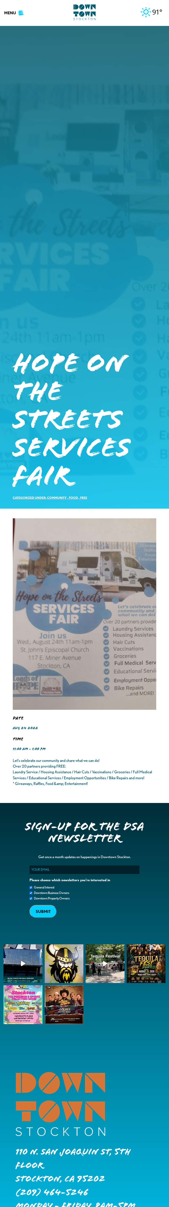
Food (73, 497)
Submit (43, 911)
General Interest (44, 887)
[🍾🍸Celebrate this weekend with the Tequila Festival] (105, 963)
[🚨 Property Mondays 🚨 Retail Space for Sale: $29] (23, 963)
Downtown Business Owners (51, 893)
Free (83, 497)
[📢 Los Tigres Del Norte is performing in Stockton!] (64, 1004)
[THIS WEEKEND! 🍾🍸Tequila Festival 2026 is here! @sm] (146, 963)
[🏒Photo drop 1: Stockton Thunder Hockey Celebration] (64, 963)
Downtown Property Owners (52, 898)
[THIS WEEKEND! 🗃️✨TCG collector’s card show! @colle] (23, 1004)
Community (57, 497)
